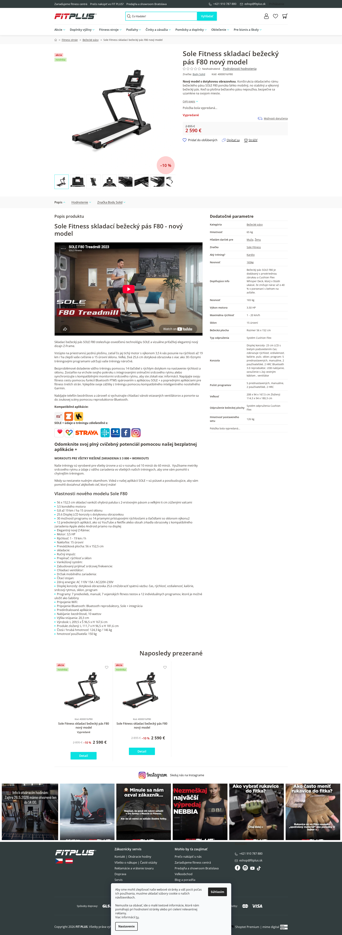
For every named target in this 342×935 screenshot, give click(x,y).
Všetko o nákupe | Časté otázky (136, 863)
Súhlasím (217, 892)
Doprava (120, 874)
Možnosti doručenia (276, 118)
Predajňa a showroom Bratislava (146, 4)
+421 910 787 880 (224, 4)
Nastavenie (126, 926)
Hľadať (207, 16)
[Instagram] (245, 867)
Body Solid (199, 74)
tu (137, 917)
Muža (250, 239)
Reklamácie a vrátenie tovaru (134, 868)
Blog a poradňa (185, 880)
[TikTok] (259, 869)
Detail (83, 756)
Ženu (258, 239)
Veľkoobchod (183, 874)
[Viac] (282, 28)
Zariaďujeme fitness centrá (70, 4)
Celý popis (189, 101)
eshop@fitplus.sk (255, 4)
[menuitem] (61, 29)
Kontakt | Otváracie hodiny (133, 857)
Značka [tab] (109, 202)
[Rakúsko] (69, 861)
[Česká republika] (59, 861)
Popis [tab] (58, 202)
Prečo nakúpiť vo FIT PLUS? (107, 4)
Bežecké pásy (255, 224)
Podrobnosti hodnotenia (240, 69)
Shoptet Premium (247, 927)
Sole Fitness (254, 247)
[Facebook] (238, 867)
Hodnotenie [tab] (79, 202)
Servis (119, 880)
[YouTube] (253, 869)
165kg (250, 262)
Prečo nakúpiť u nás (188, 857)
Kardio (251, 254)
